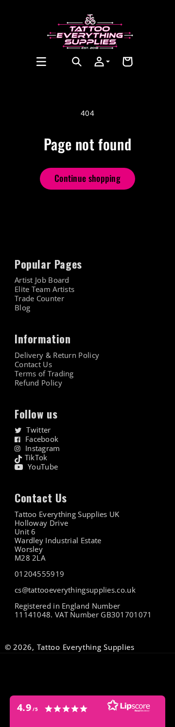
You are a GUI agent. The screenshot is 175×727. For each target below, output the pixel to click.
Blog (22, 307)
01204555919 (39, 574)
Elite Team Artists (44, 289)
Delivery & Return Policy (57, 355)
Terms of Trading (44, 373)
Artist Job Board (42, 280)
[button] (18, 61)
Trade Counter (39, 298)
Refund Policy (38, 383)
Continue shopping (87, 178)
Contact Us (33, 364)
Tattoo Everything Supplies (86, 647)
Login (56, 72)
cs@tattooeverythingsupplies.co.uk (75, 590)
